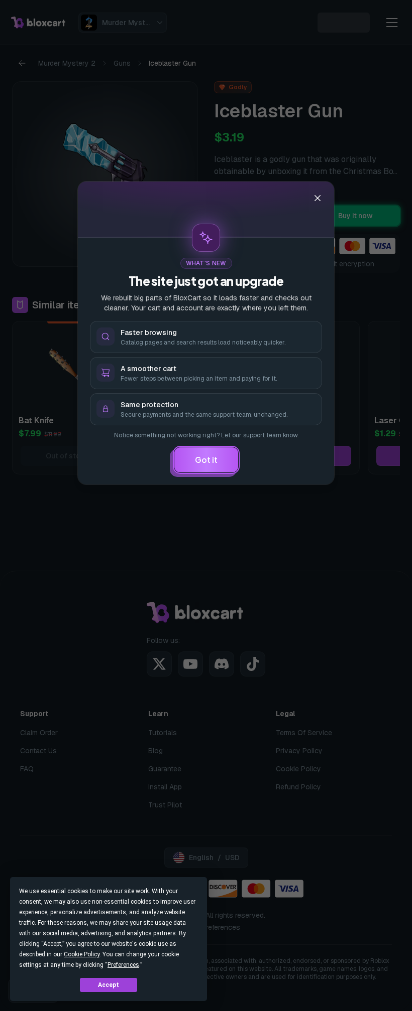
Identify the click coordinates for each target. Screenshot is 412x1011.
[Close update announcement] (317, 198)
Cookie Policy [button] (81, 954)
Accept (108, 984)
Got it (206, 459)
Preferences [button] (123, 964)
